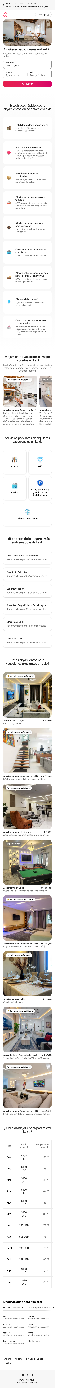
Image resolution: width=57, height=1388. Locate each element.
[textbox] (15, 75)
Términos (33, 1382)
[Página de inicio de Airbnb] (5, 14)
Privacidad (22, 1382)
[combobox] (27, 65)
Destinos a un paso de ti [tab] (14, 1307)
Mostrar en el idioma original (35, 6)
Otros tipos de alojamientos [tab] (42, 1307)
